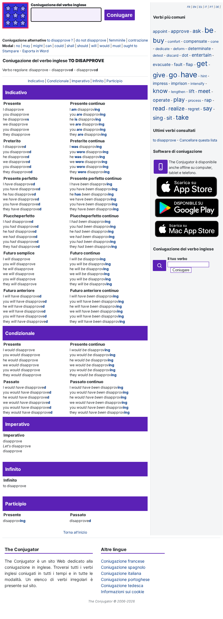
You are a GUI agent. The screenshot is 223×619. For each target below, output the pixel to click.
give (159, 75)
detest (158, 55)
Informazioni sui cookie (122, 591)
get (202, 63)
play (179, 99)
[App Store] (187, 195)
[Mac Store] (187, 238)
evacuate (162, 64)
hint (204, 76)
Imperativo (81, 81)
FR (188, 6)
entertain (201, 55)
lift (192, 91)
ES (200, 6)
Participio (114, 81)
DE (217, 6)
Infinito (98, 81)
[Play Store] (187, 216)
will (94, 46)
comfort (174, 41)
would (104, 46)
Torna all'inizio (75, 532)
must (117, 46)
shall (70, 46)
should (82, 46)
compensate (195, 41)
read (159, 108)
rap (208, 100)
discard (172, 55)
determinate (199, 48)
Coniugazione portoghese (125, 579)
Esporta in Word (35, 51)
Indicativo (36, 81)
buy (158, 40)
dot (185, 55)
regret (194, 108)
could (59, 46)
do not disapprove (91, 40)
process (194, 100)
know (160, 90)
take (182, 117)
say (207, 108)
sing (158, 118)
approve (180, 31)
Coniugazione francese (122, 561)
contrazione (138, 40)
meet (204, 91)
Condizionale (58, 81)
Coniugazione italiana (121, 573)
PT (211, 6)
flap (189, 64)
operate (161, 100)
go (173, 75)
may (26, 46)
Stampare (10, 51)
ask (197, 31)
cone (215, 41)
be (208, 30)
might (38, 46)
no (18, 46)
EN (194, 6)
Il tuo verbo (177, 258)
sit (169, 118)
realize (176, 108)
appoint (160, 31)
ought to (130, 46)
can (49, 46)
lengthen (178, 91)
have (189, 74)
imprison (179, 83)
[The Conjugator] (15, 16)
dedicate (162, 48)
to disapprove (164, 140)
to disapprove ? (60, 40)
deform (178, 48)
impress (160, 83)
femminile (117, 40)
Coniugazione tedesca (122, 585)
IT (206, 6)
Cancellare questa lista (198, 140)
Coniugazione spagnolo (123, 567)
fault (178, 64)
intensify (197, 83)
